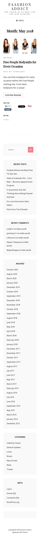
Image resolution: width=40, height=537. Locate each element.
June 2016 (11, 401)
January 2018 (12, 344)
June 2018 (11, 322)
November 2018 (13, 305)
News (9, 465)
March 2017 (11, 384)
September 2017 (13, 362)
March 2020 (11, 278)
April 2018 (11, 331)
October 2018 (12, 309)
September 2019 (13, 296)
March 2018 (11, 335)
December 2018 (13, 300)
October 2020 (12, 269)
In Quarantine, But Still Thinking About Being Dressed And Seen (19, 193)
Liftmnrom (11, 237)
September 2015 (13, 406)
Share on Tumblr (7, 109)
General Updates (14, 447)
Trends (10, 469)
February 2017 (13, 388)
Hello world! (21, 229)
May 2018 (11, 327)
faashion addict (19, 72)
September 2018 (13, 313)
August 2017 (12, 366)
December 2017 (13, 349)
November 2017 (13, 353)
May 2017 (11, 379)
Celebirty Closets (14, 443)
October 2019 (12, 291)
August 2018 (12, 318)
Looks (9, 452)
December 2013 (13, 423)
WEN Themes (23, 532)
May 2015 (11, 410)
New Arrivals (7, 58)
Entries (11, 493)
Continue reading (14, 95)
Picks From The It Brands (17, 209)
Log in (9, 489)
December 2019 (13, 287)
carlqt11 (10, 229)
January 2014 (12, 419)
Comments (13, 498)
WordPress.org (13, 502)
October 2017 (12, 357)
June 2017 (11, 375)
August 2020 (12, 274)
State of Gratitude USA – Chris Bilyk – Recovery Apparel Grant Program (19, 182)
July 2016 (10, 397)
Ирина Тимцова (14, 242)
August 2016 (12, 392)
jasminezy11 (12, 233)
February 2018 (13, 340)
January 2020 (12, 283)
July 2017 (10, 370)
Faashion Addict (20, 6)
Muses (9, 456)
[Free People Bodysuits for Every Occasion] (20, 46)
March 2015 (11, 414)
